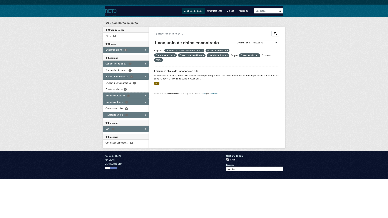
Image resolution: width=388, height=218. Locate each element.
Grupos (230, 10)
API (204, 93)
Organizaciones (214, 10)
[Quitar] (202, 50)
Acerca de (243, 10)
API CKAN (110, 159)
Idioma (229, 164)
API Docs (213, 93)
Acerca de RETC (113, 155)
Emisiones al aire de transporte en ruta (176, 71)
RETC (111, 11)
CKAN (231, 159)
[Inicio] (107, 23)
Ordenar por (243, 42)
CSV (156, 83)
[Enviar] (280, 10)
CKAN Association (113, 163)
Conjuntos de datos (193, 10)
